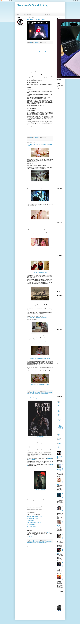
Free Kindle (42, 541)
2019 (58, 411)
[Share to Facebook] (43, 42)
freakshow (48, 138)
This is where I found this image (36, 335)
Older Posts (51, 545)
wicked (35, 542)
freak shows (44, 138)
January (59, 443)
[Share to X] (42, 42)
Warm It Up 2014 (49, 532)
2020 (58, 410)
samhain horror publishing (48, 541)
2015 (58, 416)
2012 (58, 446)
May (59, 438)
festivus (37, 541)
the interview (34, 139)
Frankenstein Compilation (31, 520)
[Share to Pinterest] (44, 42)
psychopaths (38, 393)
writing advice (45, 542)
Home (40, 545)
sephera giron (29, 542)
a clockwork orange (31, 392)
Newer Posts (29, 545)
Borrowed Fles (49, 458)
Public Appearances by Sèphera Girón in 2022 (24, 14)
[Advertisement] (40, 46)
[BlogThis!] (41, 42)
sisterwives (30, 139)
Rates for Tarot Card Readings (47, 14)
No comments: (37, 42)
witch (37, 542)
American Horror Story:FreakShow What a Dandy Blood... (60, 429)
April (59, 439)
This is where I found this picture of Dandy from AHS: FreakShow (40, 358)
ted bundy (46, 393)
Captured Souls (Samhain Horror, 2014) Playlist (34, 516)
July (59, 435)
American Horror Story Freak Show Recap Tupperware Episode (37, 317)
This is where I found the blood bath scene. (40, 272)
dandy (42, 138)
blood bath (42, 392)
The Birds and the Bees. (32, 459)
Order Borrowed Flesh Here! (40, 436)
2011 (58, 447)
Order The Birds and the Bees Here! (40, 489)
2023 (58, 406)
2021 (58, 409)
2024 (58, 405)
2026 (58, 402)
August (59, 434)
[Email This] (40, 42)
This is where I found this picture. (40, 247)
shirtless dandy (43, 393)
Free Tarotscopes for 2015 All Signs (36, 19)
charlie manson (46, 392)
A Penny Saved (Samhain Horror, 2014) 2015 (34, 522)
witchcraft (39, 542)
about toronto (31, 138)
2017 (58, 414)
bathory (40, 138)
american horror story (36, 138)
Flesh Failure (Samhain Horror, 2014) (32, 518)
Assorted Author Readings (31, 524)
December (60, 419)
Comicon (34, 541)
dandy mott (49, 392)
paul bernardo (35, 393)
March (59, 440)
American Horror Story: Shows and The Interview (39, 52)
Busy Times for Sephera (33, 398)
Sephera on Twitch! (37, 14)
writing (42, 542)
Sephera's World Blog (32, 5)
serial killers (32, 542)
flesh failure (39, 541)
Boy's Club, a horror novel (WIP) (32, 526)
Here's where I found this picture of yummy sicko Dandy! (40, 384)
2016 (58, 415)
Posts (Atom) (32, 546)
